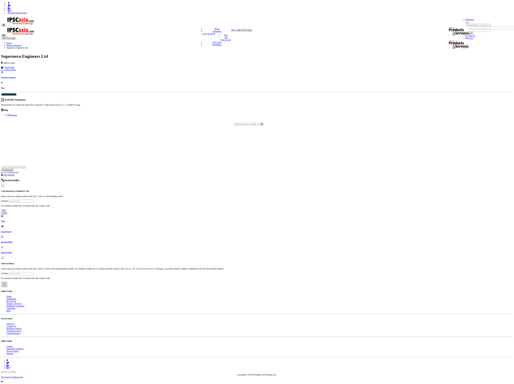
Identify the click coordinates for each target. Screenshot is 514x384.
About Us (10, 324)
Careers (9, 346)
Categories (216, 31)
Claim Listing (10, 70)
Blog (233, 30)
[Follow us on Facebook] (8, 3)
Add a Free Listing (244, 30)
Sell (226, 37)
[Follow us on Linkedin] (9, 8)
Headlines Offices (14, 328)
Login (470, 38)
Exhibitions (217, 45)
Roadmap (13, 115)
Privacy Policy (12, 351)
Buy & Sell (208, 34)
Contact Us (11, 326)
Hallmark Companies (15, 306)
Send (4, 283)
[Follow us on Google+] (9, 10)
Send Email (9, 67)
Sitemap (9, 353)
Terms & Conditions (15, 349)
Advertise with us (13, 331)
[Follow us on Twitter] (9, 6)
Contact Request (13, 333)
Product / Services (14, 303)
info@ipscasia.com (18, 13)
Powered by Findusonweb (12, 377)
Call (3, 211)
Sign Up (471, 36)
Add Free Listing (8, 38)
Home (217, 29)
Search (471, 19)
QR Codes (216, 42)
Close (4, 213)
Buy (226, 35)
